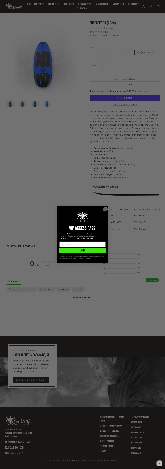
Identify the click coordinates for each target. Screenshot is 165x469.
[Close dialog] (105, 209)
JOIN (82, 250)
